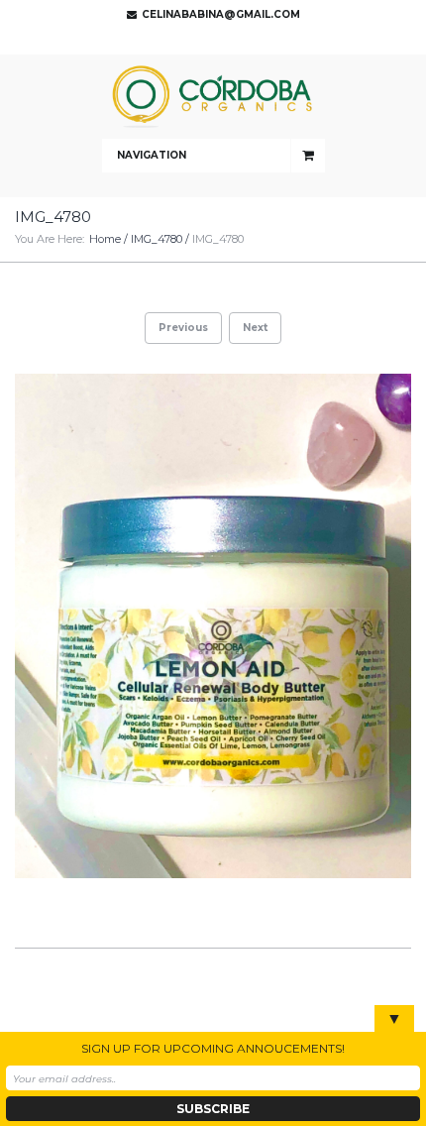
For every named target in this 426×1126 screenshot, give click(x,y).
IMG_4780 (156, 239)
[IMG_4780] (213, 626)
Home (105, 239)
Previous (183, 327)
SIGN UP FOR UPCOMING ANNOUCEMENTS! (213, 1048)
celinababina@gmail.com (221, 14)
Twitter (208, 40)
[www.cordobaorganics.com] (213, 96)
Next (255, 327)
